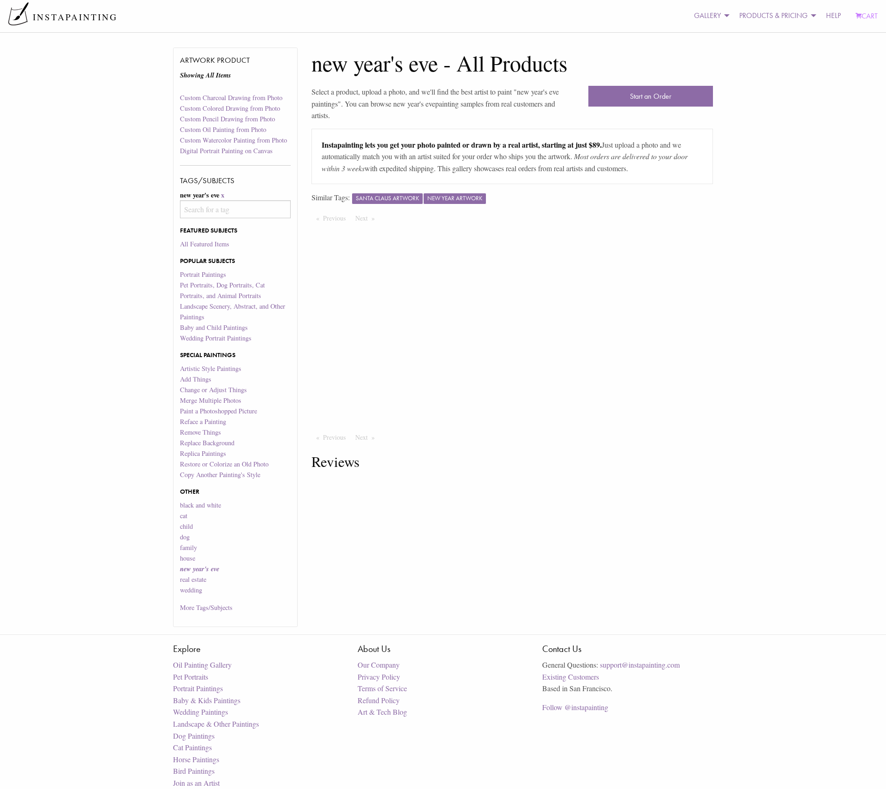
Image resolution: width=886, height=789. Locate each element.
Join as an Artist (196, 783)
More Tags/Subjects (206, 607)
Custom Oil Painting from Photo (223, 129)
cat (183, 515)
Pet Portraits (190, 676)
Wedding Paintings (200, 712)
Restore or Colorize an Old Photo (224, 464)
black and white (200, 505)
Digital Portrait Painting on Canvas (226, 150)
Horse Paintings (196, 759)
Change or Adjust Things (213, 389)
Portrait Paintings (203, 274)
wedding (191, 590)
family (188, 547)
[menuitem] (709, 16)
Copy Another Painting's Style (220, 474)
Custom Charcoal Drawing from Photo (231, 97)
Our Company (379, 664)
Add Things (195, 379)
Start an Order (650, 96)
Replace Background (207, 442)
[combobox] (235, 209)
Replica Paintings (203, 453)
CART (870, 16)
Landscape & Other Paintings (216, 724)
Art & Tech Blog (382, 712)
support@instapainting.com (640, 664)
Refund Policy (379, 700)
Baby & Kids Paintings (206, 700)
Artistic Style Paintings (210, 368)
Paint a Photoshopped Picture (218, 410)
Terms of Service (382, 688)
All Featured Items (204, 243)
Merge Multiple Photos (210, 400)
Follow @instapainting (575, 707)
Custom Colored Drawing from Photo (230, 108)
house (187, 558)
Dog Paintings (194, 736)
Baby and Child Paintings (214, 327)
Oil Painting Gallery (202, 664)
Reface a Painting (203, 421)
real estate (193, 579)
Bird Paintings (194, 771)
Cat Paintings (192, 747)
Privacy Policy (379, 676)
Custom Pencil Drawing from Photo (227, 118)
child (186, 526)
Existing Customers (570, 676)
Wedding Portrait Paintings (215, 338)
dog (185, 536)
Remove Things (200, 432)
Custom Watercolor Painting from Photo (233, 140)
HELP (833, 15)
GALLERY (707, 15)
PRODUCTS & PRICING (773, 15)
